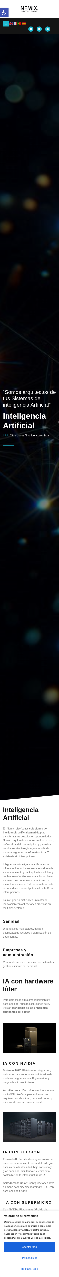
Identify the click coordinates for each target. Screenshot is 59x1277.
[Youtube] (47, 29)
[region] (29, 1243)
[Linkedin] (39, 29)
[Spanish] (24, 23)
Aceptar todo (29, 1247)
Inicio (6, 435)
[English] (11, 23)
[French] (15, 23)
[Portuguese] (19, 23)
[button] (4, 12)
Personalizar (29, 1257)
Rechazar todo (29, 1268)
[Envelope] (30, 29)
